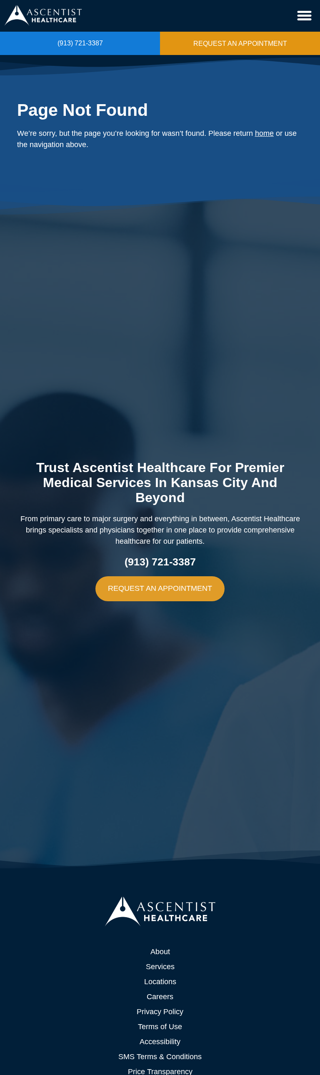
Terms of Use (160, 1026)
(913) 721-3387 (80, 43)
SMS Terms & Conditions (160, 1056)
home (264, 133)
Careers (160, 996)
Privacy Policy (160, 1012)
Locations (160, 982)
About (160, 952)
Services (160, 966)
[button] (304, 16)
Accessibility (160, 1042)
